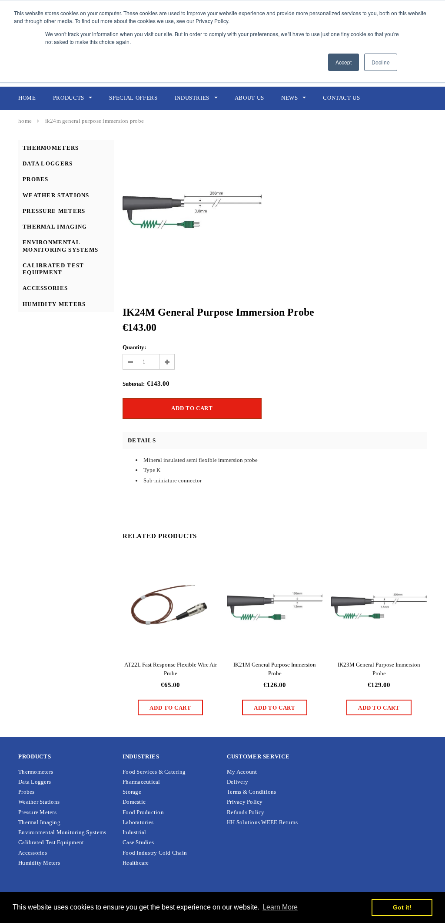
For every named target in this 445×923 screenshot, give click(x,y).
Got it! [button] (402, 907)
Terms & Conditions (251, 791)
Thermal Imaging (55, 226)
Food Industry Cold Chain (155, 852)
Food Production (143, 812)
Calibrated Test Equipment (53, 269)
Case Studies (138, 842)
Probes (36, 179)
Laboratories (138, 822)
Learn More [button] (280, 907)
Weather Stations (56, 195)
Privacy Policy (245, 801)
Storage (132, 791)
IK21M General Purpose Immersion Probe (274, 669)
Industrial (134, 832)
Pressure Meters (54, 211)
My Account (242, 771)
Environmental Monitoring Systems (60, 246)
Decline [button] (381, 62)
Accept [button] (343, 62)
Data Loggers (48, 163)
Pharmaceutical (141, 781)
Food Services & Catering (154, 771)
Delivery (237, 781)
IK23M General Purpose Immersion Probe (379, 669)
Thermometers (51, 148)
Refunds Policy (246, 812)
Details (142, 440)
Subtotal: (134, 384)
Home (25, 121)
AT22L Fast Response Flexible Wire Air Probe (170, 669)
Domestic (134, 801)
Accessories (45, 288)
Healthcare (136, 862)
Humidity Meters (54, 304)
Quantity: (134, 347)
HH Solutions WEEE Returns (262, 822)
